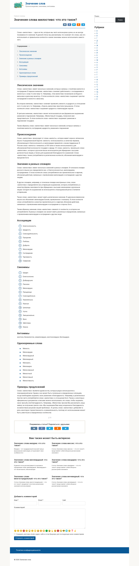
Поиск (96, 16)
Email (40, 500)
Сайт (64, 500)
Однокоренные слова (27, 73)
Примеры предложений (28, 76)
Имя (16, 500)
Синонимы (23, 66)
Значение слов (35, 3)
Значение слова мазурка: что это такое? (29, 444)
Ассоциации (23, 62)
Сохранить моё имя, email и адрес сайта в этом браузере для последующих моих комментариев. (50, 534)
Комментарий (19, 507)
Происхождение (25, 55)
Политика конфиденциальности (28, 550)
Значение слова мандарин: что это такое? (68, 461)
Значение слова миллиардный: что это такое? (30, 461)
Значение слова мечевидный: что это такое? (68, 477)
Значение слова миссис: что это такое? (67, 444)
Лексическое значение (28, 51)
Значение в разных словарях (30, 58)
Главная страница (19, 16)
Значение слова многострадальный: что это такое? (30, 477)
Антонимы (23, 69)
